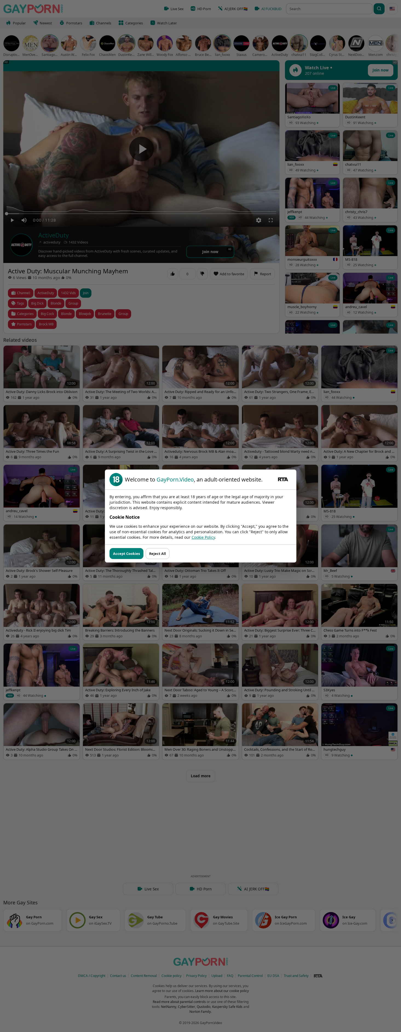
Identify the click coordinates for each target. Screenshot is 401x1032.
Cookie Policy (203, 537)
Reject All (157, 553)
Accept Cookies (126, 553)
